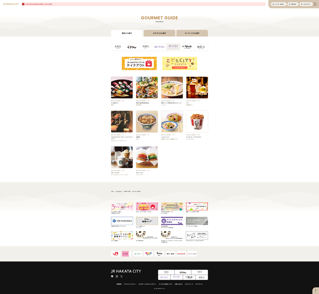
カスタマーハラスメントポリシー (148, 284)
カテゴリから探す (159, 33)
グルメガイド (119, 191)
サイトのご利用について (165, 284)
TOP (112, 191)
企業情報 (119, 284)
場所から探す (127, 33)
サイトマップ (199, 284)
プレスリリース (189, 284)
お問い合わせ (178, 284)
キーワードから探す (192, 33)
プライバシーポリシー (130, 284)
